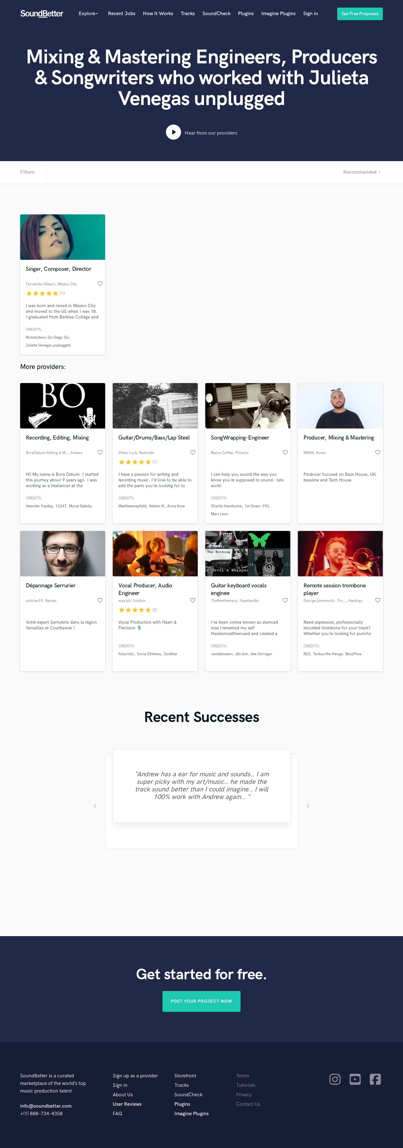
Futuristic (126, 654)
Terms (242, 1076)
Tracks (188, 14)
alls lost (242, 654)
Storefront (185, 1076)
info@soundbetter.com (45, 1106)
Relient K (156, 506)
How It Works (158, 14)
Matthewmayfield (132, 506)
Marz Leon (219, 514)
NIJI (307, 654)
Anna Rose (176, 506)
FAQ (117, 1114)
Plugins (246, 14)
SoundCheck (216, 14)
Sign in (310, 14)
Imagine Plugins (278, 14)
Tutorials (245, 1085)
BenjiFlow (353, 654)
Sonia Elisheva (149, 654)
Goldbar (171, 654)
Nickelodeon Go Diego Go (47, 337)
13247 (60, 506)
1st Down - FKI (257, 506)
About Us (123, 1095)
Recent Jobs (121, 14)
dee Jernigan (261, 654)
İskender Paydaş (39, 506)
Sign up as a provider (135, 1076)
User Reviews (127, 1104)
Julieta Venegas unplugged (48, 345)
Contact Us (248, 1104)
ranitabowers (222, 654)
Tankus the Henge (328, 654)
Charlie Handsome (226, 506)
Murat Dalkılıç (80, 506)
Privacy (244, 1095)
